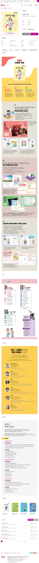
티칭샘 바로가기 (10, 33)
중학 (25, 5)
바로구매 (34, 33)
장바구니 (26, 33)
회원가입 (4, 2)
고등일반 (30, 5)
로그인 (1, 2)
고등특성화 (36, 5)
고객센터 (11, 2)
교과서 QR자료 (30, 519)
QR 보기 (36, 523)
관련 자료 (36, 519)
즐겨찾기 (8, 2)
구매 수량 (23, 24)
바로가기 (32, 523)
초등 (21, 5)
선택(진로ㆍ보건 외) (7, 8)
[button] (37, 499)
